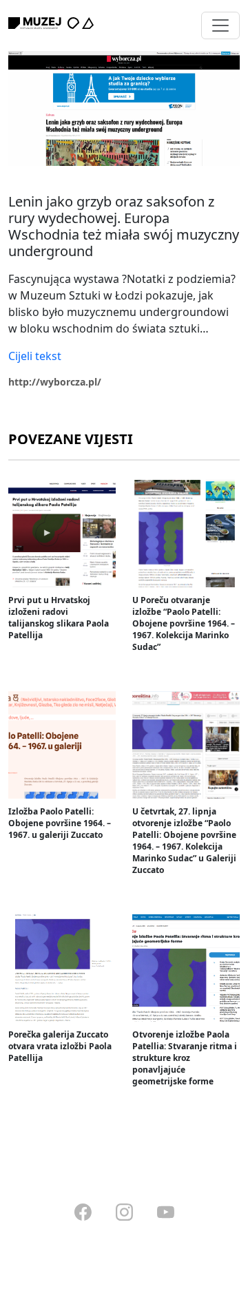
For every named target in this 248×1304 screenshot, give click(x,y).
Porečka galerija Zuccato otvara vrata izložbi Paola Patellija (60, 1046)
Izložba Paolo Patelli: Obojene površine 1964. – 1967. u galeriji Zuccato (59, 823)
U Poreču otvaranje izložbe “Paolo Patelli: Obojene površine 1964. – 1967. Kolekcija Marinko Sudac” (183, 623)
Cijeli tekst (34, 356)
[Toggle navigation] (220, 25)
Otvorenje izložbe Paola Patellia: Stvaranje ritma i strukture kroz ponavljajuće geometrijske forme (184, 1058)
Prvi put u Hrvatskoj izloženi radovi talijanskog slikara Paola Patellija (58, 617)
